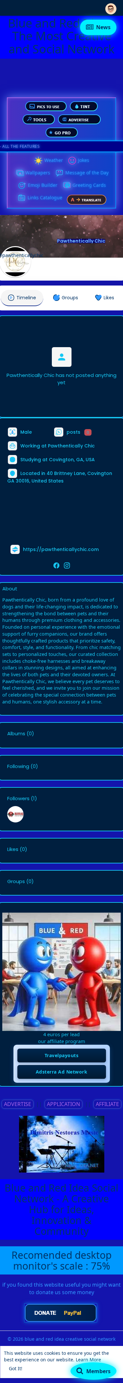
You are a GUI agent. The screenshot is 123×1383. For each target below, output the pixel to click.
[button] (110, 7)
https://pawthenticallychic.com (61, 549)
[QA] (66, 185)
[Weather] (38, 160)
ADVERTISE (17, 1104)
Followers (18, 798)
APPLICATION (63, 1104)
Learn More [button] (88, 1359)
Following (18, 766)
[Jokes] (72, 160)
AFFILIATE (107, 1104)
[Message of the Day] (59, 173)
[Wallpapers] (19, 173)
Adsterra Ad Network (62, 1072)
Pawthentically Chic (81, 241)
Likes (12, 849)
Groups (16, 881)
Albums (16, 733)
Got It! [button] (15, 1368)
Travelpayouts (62, 1055)
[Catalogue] (21, 198)
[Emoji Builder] (22, 185)
